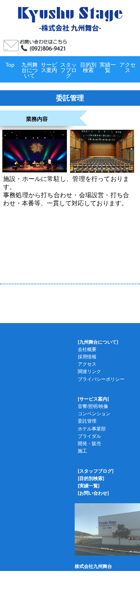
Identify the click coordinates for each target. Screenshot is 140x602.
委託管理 (87, 421)
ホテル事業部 (92, 429)
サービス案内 (49, 67)
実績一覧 (108, 67)
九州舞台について (29, 70)
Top (9, 65)
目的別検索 (88, 67)
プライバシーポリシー (101, 379)
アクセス (127, 67)
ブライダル (89, 436)
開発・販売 (89, 443)
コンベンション (94, 413)
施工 (82, 451)
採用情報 (87, 356)
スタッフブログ (68, 70)
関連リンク (89, 371)
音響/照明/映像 (93, 406)
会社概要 (87, 349)
